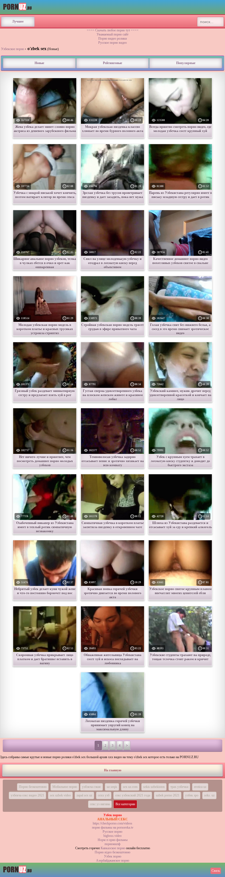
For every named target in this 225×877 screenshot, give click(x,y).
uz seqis (112, 787)
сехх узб (103, 795)
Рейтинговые (112, 63)
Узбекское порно (12, 49)
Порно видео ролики (112, 38)
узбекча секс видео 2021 (27, 795)
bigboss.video (112, 836)
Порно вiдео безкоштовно (112, 852)
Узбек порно (112, 856)
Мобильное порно (64, 787)
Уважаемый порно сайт (112, 34)
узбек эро (191, 795)
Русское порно (112, 832)
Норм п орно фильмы (113, 840)
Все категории (125, 804)
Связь (216, 871)
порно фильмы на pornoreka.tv (112, 827)
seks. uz (209, 795)
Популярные (185, 63)
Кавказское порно (113, 848)
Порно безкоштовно (33, 787)
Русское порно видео (112, 43)
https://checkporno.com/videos (112, 823)
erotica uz (200, 787)
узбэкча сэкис (91, 787)
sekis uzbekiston (154, 787)
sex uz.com (130, 787)
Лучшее (18, 21)
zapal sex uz (84, 795)
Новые (39, 63)
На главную (112, 770)
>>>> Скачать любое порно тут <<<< (113, 30)
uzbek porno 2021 (167, 795)
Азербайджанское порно (112, 860)
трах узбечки (179, 787)
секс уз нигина (100, 804)
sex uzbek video (60, 795)
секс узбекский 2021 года (132, 795)
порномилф (112, 844)
